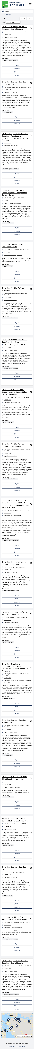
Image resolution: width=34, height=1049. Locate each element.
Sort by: (3, 22)
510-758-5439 (7, 143)
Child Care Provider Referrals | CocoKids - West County (14, 445)
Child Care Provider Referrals (10, 60)
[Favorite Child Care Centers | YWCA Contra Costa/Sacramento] (31, 246)
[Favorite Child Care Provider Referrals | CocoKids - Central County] (31, 28)
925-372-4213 (7, 252)
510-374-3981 (7, 400)
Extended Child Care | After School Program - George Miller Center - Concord (14, 192)
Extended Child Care (7, 223)
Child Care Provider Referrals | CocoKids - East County (14, 340)
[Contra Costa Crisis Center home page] (13, 4)
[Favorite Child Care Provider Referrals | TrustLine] (31, 289)
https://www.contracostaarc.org (12, 203)
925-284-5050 (7, 620)
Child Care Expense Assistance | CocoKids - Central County (15, 962)
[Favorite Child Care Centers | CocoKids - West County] (31, 721)
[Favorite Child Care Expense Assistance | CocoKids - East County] (31, 563)
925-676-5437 (7, 34)
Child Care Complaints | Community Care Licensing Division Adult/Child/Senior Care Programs (15, 667)
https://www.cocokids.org (10, 37)
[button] (5, 1030)
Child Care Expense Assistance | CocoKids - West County (15, 135)
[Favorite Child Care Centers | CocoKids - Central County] (31, 83)
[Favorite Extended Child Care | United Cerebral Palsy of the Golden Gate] (31, 820)
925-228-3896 (7, 784)
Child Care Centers (7, 112)
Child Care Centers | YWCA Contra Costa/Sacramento (15, 245)
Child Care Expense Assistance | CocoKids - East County (15, 563)
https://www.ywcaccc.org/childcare (13, 255)
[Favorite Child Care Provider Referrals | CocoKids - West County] (31, 445)
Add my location (7, 14)
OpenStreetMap (26, 1036)
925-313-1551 (7, 513)
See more (17, 75)
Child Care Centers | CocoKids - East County (14, 868)
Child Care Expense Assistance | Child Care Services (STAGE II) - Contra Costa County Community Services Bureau (15, 504)
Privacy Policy (12, 1046)
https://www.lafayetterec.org (11, 622)
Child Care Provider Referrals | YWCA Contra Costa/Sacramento (15, 918)
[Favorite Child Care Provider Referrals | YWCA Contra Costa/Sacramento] (31, 918)
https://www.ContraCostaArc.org (12, 402)
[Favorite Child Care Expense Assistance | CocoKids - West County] (31, 135)
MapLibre (19, 1036)
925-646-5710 (7, 200)
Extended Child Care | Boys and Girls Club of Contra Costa (14, 778)
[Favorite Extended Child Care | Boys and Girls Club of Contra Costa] (31, 778)
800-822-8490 (7, 297)
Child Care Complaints (8, 698)
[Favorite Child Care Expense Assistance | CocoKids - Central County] (31, 962)
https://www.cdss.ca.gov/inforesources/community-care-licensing (17, 681)
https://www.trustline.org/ (10, 300)
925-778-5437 (7, 347)
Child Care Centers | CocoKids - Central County (14, 83)
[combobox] (13, 22)
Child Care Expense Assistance (10, 168)
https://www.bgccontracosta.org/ (12, 787)
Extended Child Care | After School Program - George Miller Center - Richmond (14, 392)
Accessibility (22, 1046)
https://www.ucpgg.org (10, 829)
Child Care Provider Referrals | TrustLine (14, 289)
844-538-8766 (7, 678)
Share (30, 18)
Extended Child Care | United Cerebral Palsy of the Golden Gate (15, 819)
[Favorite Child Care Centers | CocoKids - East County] (31, 868)
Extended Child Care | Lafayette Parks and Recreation (15, 613)
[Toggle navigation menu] (30, 4)
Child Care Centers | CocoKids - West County (14, 721)
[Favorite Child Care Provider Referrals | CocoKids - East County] (31, 341)
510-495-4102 (7, 826)
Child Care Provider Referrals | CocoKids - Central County (14, 28)
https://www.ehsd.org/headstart (12, 515)
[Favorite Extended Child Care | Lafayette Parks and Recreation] (31, 613)
